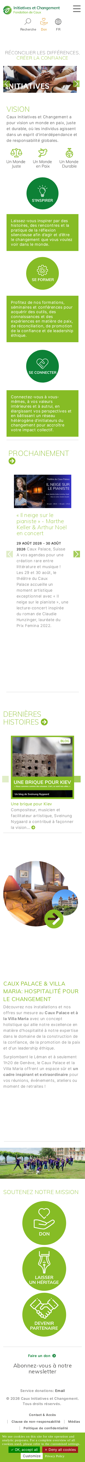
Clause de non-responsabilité (36, 1421)
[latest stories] (44, 721)
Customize (32, 1456)
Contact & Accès (42, 1415)
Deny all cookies (62, 1449)
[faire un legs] (44, 1249)
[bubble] (42, 177)
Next (77, 83)
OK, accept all (26, 1449)
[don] (44, 1203)
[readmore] (12, 460)
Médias (74, 1421)
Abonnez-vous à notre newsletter (42, 1368)
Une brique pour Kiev (31, 804)
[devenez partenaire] (44, 1294)
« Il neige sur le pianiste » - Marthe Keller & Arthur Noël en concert (42, 524)
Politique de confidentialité (46, 1428)
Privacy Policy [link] (55, 1456)
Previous (7, 83)
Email (60, 1390)
